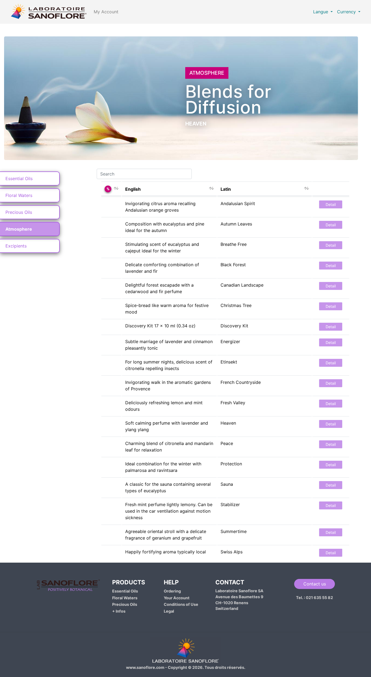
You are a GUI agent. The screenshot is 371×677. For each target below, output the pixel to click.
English (133, 189)
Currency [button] (347, 11)
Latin (226, 189)
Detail (331, 204)
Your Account (177, 597)
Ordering (172, 591)
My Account (106, 11)
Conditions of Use (181, 604)
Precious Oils (18, 212)
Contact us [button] (314, 584)
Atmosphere (18, 229)
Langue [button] (321, 11)
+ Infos (118, 611)
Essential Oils (19, 178)
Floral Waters (18, 195)
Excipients (16, 246)
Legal (169, 611)
